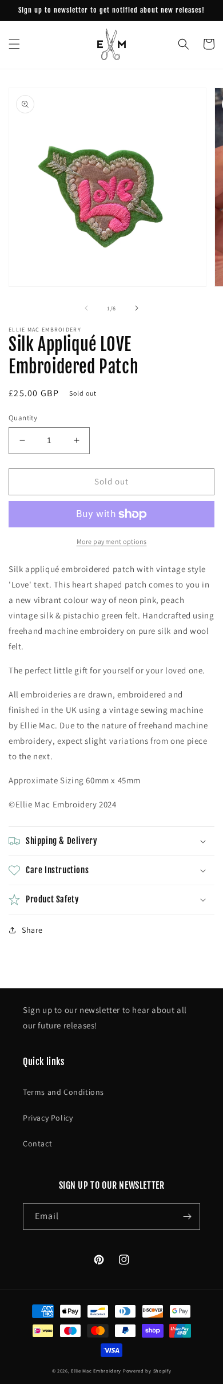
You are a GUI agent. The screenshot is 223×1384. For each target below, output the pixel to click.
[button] (14, 44)
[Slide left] (86, 308)
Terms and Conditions (63, 1092)
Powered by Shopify (147, 1370)
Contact (37, 1143)
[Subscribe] (187, 1216)
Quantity (23, 418)
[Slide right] (136, 308)
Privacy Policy (48, 1118)
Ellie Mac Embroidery (96, 1370)
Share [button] (32, 930)
